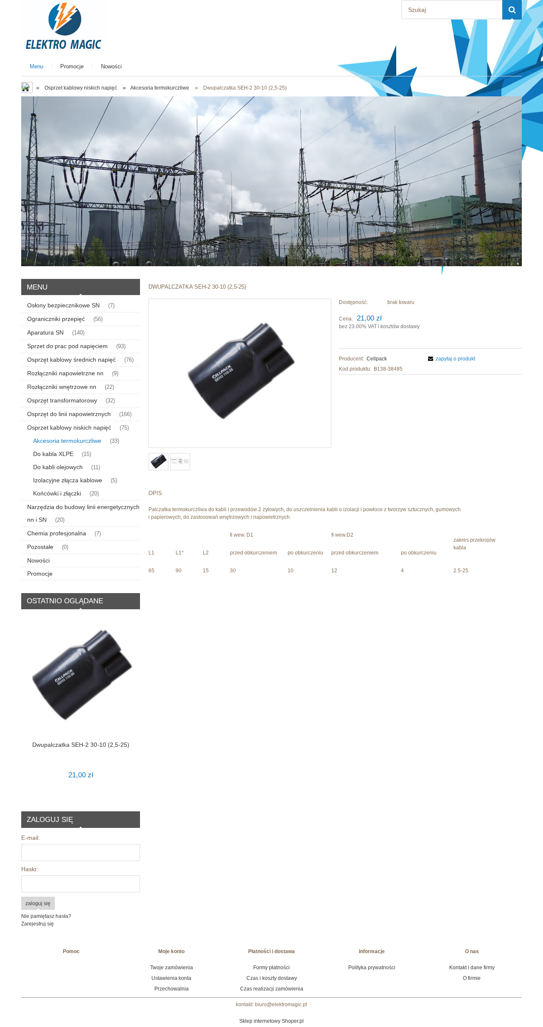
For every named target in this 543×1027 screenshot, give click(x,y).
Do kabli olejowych (58, 467)
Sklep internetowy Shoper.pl (271, 1021)
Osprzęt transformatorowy (62, 400)
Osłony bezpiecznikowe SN (63, 305)
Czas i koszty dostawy (271, 978)
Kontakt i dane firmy (472, 968)
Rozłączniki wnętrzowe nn (61, 386)
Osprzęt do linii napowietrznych (69, 414)
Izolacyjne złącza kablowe (67, 480)
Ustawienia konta (171, 978)
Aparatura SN (45, 332)
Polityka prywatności (371, 968)
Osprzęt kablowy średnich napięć (71, 359)
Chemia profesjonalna (56, 533)
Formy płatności (271, 968)
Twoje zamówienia (171, 968)
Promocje (40, 573)
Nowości (38, 560)
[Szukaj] (512, 10)
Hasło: (29, 869)
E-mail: (30, 837)
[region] (271, 181)
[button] (450, 359)
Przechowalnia (171, 989)
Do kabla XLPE (53, 453)
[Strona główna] (63, 24)
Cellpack (377, 359)
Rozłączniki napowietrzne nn (65, 373)
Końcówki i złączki (57, 493)
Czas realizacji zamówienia (271, 989)
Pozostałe (40, 546)
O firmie (472, 978)
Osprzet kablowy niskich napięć (69, 427)
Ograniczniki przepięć (56, 318)
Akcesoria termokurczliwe (67, 440)
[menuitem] (36, 66)
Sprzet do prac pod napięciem (67, 346)
